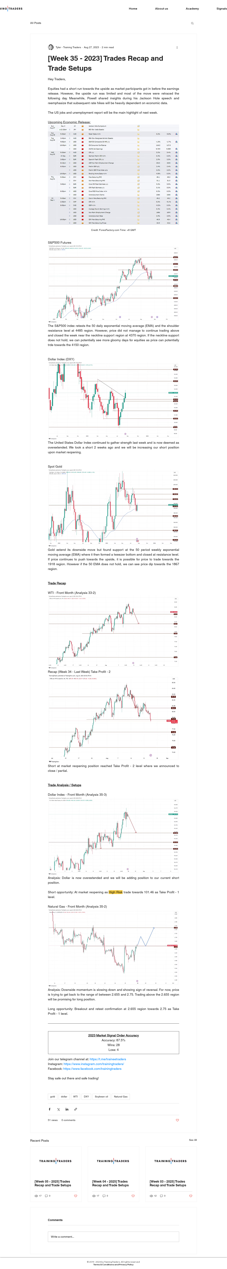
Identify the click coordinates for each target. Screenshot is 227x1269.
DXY (86, 1096)
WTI (75, 1096)
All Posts (35, 23)
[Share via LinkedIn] (67, 1109)
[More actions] (177, 47)
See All (193, 1140)
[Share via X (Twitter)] (58, 1109)
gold (52, 1096)
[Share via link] (75, 1109)
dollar (64, 1096)
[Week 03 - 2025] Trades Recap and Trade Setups (168, 1183)
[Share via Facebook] (49, 1109)
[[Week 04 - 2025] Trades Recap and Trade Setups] (113, 1161)
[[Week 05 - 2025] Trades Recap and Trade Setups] (56, 1161)
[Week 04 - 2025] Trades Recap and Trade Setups (110, 1183)
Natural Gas (121, 1096)
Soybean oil (101, 1096)
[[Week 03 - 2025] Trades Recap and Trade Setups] (171, 1161)
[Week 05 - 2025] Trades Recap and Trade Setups (53, 1183)
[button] (192, 23)
